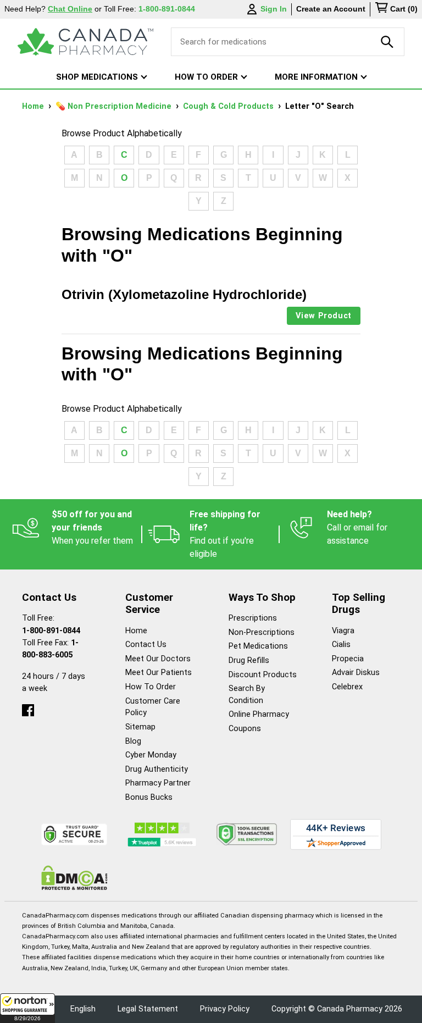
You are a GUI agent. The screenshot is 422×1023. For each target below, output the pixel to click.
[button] (27, 1008)
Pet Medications (258, 646)
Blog (133, 741)
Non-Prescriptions (262, 632)
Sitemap (140, 727)
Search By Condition (247, 694)
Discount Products (263, 674)
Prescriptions (253, 618)
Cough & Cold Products (229, 106)
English (83, 1009)
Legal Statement (148, 1009)
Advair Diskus (356, 672)
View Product (324, 315)
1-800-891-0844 (51, 630)
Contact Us (145, 644)
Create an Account (330, 8)
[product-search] (387, 41)
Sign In (273, 8)
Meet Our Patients (158, 672)
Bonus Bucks (149, 797)
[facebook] (28, 707)
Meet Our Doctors (158, 658)
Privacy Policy (224, 1009)
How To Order (150, 687)
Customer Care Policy (152, 707)
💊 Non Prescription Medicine (114, 106)
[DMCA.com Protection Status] (74, 877)
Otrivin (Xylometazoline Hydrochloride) (184, 294)
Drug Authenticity (156, 769)
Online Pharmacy (259, 714)
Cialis (341, 644)
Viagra (343, 630)
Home (34, 106)
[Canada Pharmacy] (85, 42)
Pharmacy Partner (158, 783)
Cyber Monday (150, 755)
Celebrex (347, 687)
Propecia (348, 658)
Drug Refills (249, 660)
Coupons (245, 728)
